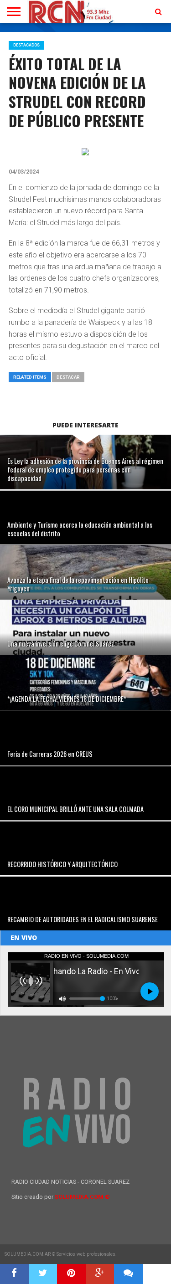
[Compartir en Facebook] (14, 1274)
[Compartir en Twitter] (43, 1274)
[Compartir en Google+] (100, 1274)
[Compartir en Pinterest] (71, 1274)
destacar (68, 377)
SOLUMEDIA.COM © (82, 1196)
